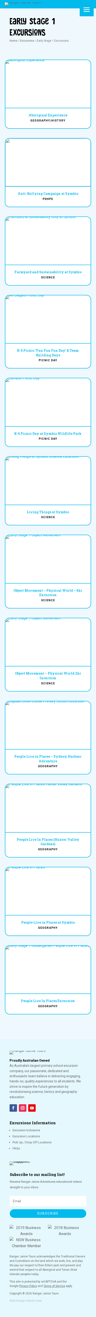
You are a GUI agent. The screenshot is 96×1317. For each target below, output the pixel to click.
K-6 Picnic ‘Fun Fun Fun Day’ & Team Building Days (48, 352)
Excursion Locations (26, 1136)
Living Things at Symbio (48, 512)
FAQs (16, 1148)
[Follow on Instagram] (22, 1108)
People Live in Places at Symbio (48, 922)
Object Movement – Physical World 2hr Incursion (48, 675)
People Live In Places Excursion (48, 1001)
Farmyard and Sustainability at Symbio (48, 272)
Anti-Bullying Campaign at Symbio (48, 193)
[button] (87, 9)
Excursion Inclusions (26, 1130)
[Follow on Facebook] (13, 1108)
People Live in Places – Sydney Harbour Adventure (48, 758)
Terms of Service (54, 1286)
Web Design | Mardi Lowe (26, 1300)
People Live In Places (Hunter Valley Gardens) (48, 841)
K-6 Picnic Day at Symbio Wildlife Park (48, 433)
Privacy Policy (28, 1286)
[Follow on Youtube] (32, 1108)
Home (13, 40)
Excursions (27, 40)
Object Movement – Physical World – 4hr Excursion (48, 592)
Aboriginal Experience (48, 115)
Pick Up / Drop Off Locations (32, 1142)
